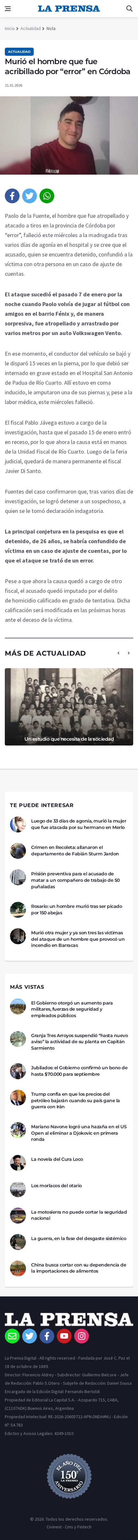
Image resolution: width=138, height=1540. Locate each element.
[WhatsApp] (46, 195)
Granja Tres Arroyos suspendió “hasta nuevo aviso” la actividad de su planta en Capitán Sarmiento (79, 1042)
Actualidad (31, 28)
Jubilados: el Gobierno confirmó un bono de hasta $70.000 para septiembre (79, 1071)
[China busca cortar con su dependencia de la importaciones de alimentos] (18, 1268)
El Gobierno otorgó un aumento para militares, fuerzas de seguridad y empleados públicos (72, 1009)
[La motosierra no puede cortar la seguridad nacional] (18, 1216)
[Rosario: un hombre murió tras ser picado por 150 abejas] (18, 910)
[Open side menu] (8, 8)
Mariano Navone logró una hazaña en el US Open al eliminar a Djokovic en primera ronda (78, 1133)
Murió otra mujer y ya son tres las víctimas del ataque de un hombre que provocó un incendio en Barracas (78, 939)
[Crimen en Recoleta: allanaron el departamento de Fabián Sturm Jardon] (18, 851)
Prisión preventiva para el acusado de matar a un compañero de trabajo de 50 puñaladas (75, 880)
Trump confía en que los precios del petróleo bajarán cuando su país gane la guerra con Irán (75, 1100)
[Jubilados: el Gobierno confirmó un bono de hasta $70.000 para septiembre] (18, 1071)
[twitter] (29, 195)
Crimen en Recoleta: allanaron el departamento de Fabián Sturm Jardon (75, 850)
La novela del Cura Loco (57, 1159)
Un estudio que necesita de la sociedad (69, 739)
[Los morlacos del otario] (18, 1189)
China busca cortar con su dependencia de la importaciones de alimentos (78, 1268)
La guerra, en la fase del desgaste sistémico (78, 1238)
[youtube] (64, 1336)
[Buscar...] (129, 9)
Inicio (10, 28)
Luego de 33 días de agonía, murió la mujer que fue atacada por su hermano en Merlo (78, 824)
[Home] (69, 1321)
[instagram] (81, 1336)
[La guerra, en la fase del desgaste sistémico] (18, 1242)
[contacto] (12, 1336)
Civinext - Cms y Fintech (69, 1527)
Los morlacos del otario (56, 1186)
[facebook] (12, 195)
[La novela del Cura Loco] (18, 1163)
